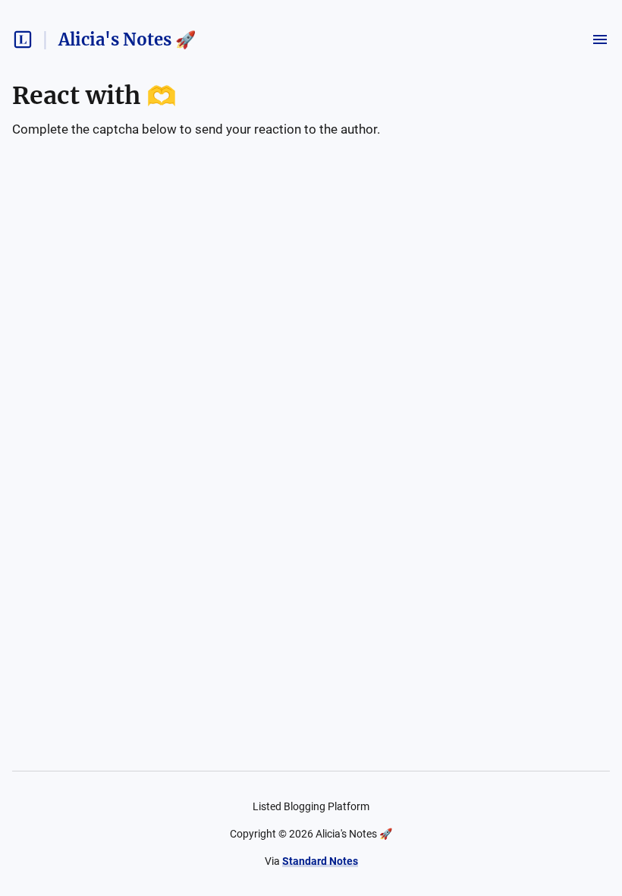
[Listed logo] (22, 39)
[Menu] (600, 39)
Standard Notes (320, 861)
